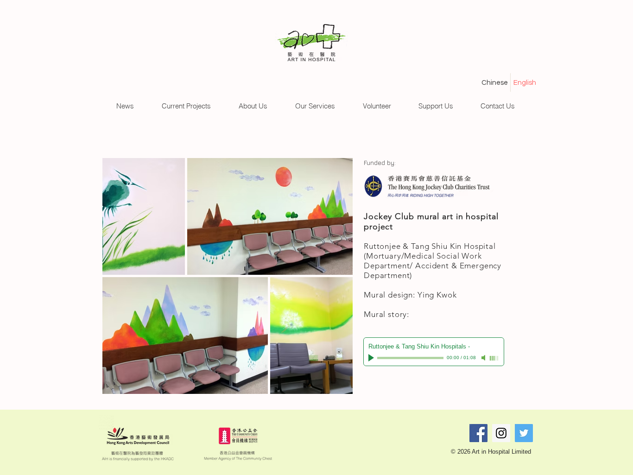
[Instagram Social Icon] (501, 433)
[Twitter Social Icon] (524, 433)
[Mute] (484, 357)
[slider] (494, 358)
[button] (124, 106)
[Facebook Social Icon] (478, 433)
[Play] (372, 357)
